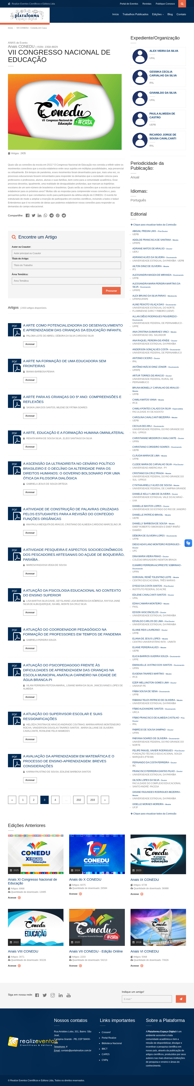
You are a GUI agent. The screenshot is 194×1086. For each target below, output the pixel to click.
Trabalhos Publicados (135, 14)
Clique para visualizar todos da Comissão (154, 224)
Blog (170, 14)
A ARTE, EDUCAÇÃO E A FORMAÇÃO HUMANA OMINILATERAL (73, 433)
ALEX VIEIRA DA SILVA (163, 50)
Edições (157, 14)
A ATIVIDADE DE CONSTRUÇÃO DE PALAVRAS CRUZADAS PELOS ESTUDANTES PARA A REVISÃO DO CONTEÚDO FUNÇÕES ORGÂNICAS (71, 514)
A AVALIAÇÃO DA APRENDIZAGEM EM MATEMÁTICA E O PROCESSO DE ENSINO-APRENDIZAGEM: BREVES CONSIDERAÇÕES (68, 761)
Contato (181, 14)
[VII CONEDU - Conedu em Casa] (27, 214)
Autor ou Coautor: (21, 247)
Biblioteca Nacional (112, 1043)
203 (92, 799)
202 (79, 799)
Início (115, 14)
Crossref (106, 1032)
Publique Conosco (165, 3)
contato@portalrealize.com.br (76, 1050)
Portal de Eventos (129, 3)
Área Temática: (20, 274)
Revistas (146, 3)
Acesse (12, 897)
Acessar (30, 344)
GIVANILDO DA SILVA (163, 92)
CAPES (106, 1054)
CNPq (105, 1060)
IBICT (104, 1049)
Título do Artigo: (20, 258)
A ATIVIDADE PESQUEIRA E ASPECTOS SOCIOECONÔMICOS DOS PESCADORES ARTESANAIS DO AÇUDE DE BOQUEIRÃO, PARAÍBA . (73, 554)
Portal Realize (109, 1038)
